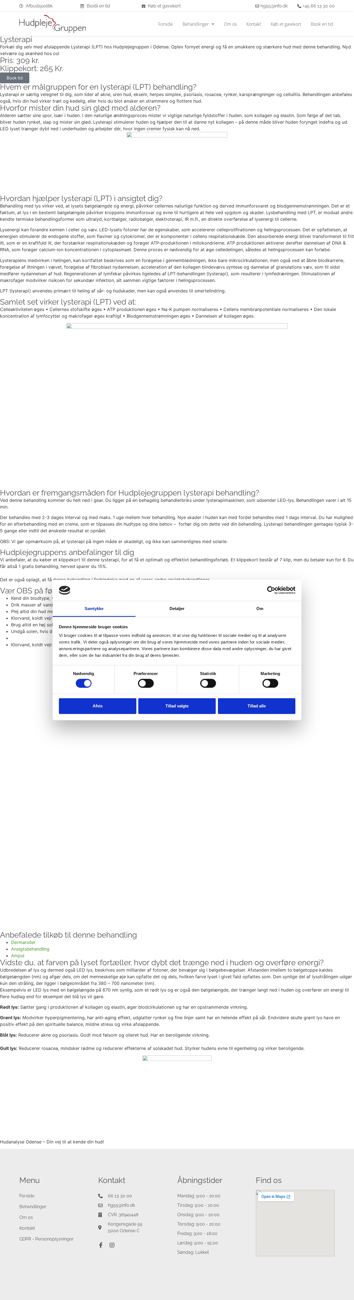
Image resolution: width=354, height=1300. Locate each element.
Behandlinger (196, 24)
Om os (230, 24)
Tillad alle (257, 706)
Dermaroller (23, 942)
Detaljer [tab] (177, 608)
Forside (165, 24)
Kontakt (253, 24)
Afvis (98, 706)
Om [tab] (259, 608)
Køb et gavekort (286, 24)
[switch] (146, 683)
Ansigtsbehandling (30, 949)
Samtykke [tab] (94, 608)
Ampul (17, 955)
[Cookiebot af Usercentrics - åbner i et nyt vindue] (271, 590)
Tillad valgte (177, 706)
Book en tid (322, 24)
